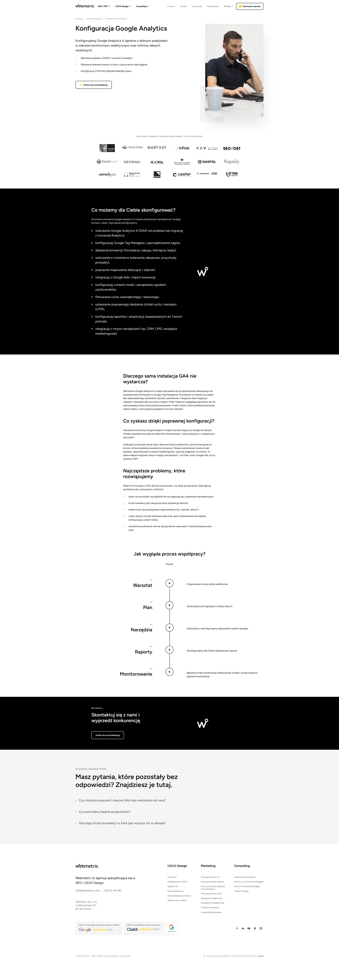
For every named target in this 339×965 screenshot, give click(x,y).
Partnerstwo (213, 6)
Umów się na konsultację (95, 85)
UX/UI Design (122, 6)
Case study (197, 6)
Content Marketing (210, 907)
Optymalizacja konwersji (179, 895)
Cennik (183, 6)
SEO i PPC (103, 6)
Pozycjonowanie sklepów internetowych (213, 887)
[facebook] (237, 928)
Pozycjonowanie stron (211, 893)
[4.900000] (100, 930)
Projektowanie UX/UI (177, 881)
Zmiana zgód (125, 956)
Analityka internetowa (94, 19)
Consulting (141, 6)
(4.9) (110, 930)
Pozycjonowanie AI (210, 877)
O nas (170, 6)
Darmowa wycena (252, 6)
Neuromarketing (175, 891)
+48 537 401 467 (113, 890)
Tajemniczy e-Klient (177, 900)
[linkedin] (243, 928)
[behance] (249, 928)
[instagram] (261, 928)
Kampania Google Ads (211, 898)
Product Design (241, 891)
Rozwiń (261, 956)
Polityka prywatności (111, 956)
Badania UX (173, 886)
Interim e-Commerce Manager (248, 881)
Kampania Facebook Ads (212, 903)
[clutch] (255, 928)
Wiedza (227, 6)
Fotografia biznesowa (211, 912)
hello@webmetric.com (87, 890)
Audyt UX (172, 877)
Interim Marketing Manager (247, 886)
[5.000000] (146, 929)
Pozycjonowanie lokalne (212, 881)
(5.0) (156, 929)
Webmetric (79, 19)
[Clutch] (132, 929)
